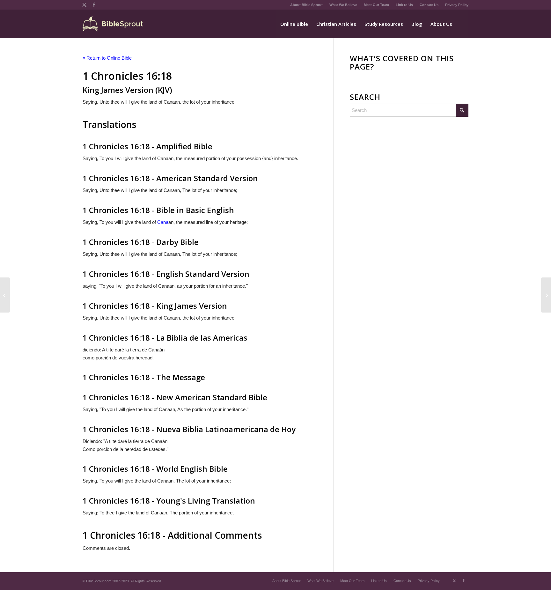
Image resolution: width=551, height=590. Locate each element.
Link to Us (404, 5)
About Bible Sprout (306, 5)
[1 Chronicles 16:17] (5, 295)
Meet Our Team (376, 5)
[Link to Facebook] (94, 5)
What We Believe (343, 5)
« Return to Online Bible (107, 58)
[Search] (462, 24)
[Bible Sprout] (113, 24)
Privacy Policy (456, 5)
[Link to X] (84, 5)
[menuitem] (306, 4)
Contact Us (429, 5)
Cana (162, 222)
